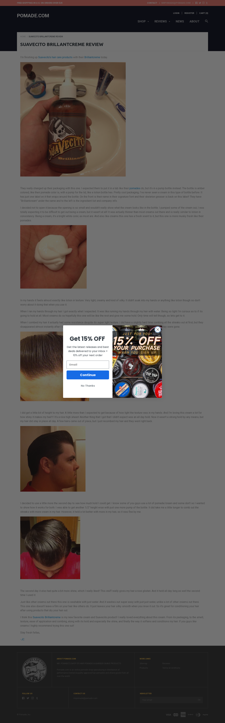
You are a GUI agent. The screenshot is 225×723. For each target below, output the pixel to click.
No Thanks (88, 386)
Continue (88, 375)
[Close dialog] (158, 329)
